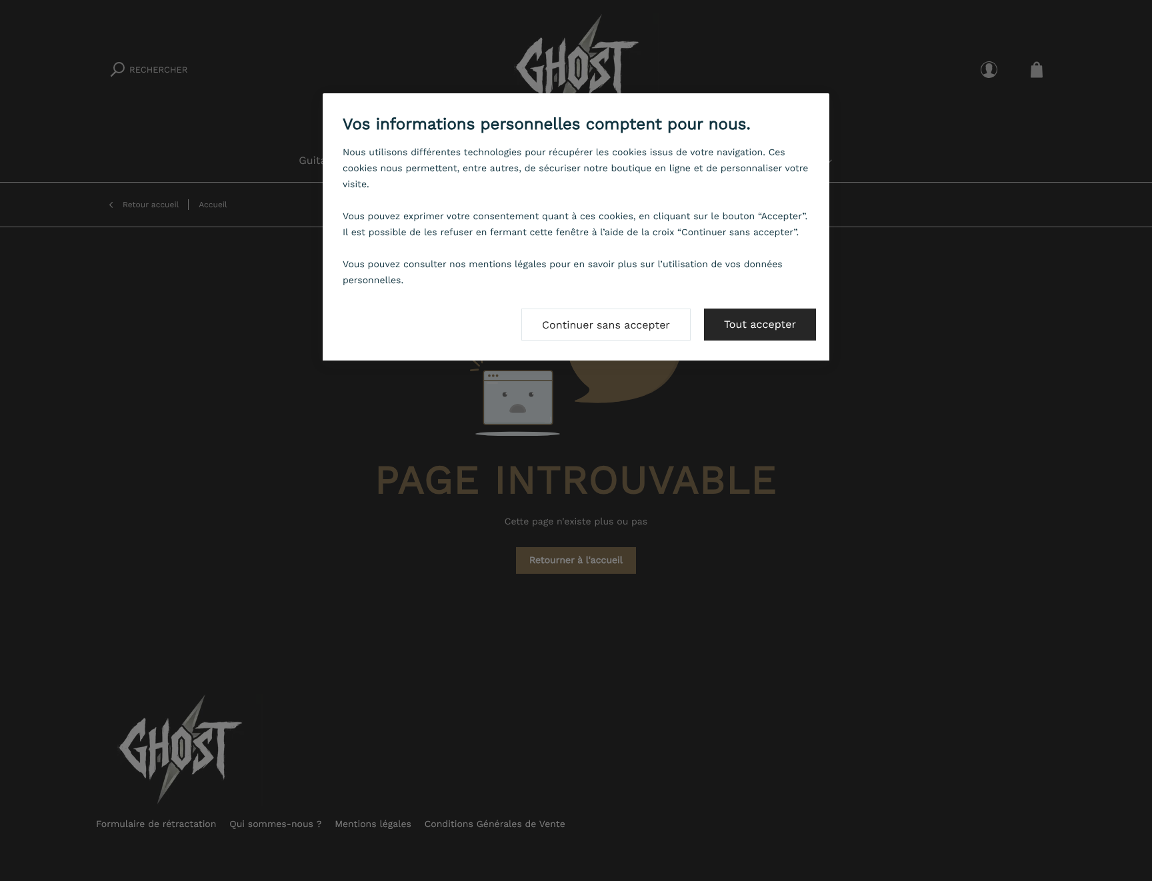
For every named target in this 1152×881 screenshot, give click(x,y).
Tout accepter (760, 324)
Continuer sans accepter (606, 325)
